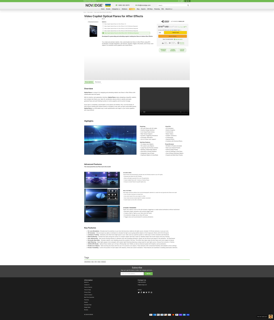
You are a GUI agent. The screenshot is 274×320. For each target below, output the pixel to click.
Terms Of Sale (87, 289)
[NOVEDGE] (94, 5)
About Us (168, 9)
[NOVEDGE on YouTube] (144, 293)
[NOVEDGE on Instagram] (151, 293)
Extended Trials (87, 304)
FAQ (162, 9)
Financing (157, 9)
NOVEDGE (90, 314)
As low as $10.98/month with (165, 30)
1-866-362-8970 (123, 5)
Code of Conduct (88, 294)
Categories (115, 9)
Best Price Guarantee (182, 43)
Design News (87, 307)
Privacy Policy (87, 292)
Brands (108, 9)
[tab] (89, 82)
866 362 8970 (179, 39)
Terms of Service (88, 287)
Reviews (86, 309)
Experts (143, 9)
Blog (138, 9)
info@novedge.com (144, 5)
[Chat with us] (271, 317)
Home (102, 9)
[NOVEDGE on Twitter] (139, 293)
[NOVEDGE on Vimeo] (146, 293)
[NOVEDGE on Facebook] (141, 293)
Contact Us (86, 284)
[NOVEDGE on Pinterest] (149, 293)
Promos (132, 9)
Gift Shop (149, 9)
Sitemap (140, 289)
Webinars (124, 9)
